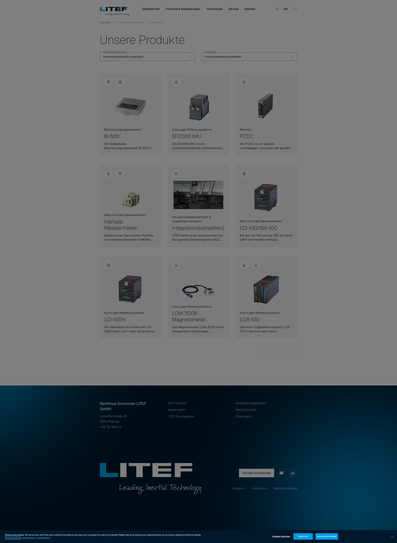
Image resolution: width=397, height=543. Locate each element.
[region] (198, 536)
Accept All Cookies (326, 536)
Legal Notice (43, 537)
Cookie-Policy (13, 537)
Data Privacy (28, 537)
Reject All (303, 536)
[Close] (392, 536)
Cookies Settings (281, 536)
